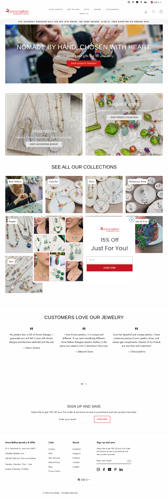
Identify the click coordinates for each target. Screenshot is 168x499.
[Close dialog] (132, 219)
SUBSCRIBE (109, 267)
